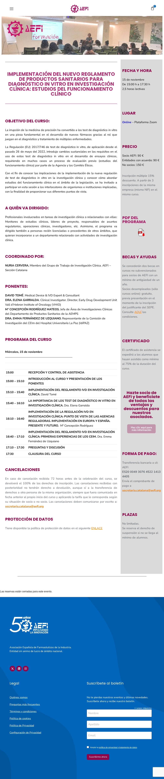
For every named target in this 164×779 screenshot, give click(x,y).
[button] (11, 8)
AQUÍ (138, 312)
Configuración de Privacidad (25, 732)
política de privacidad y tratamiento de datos (118, 747)
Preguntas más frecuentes (25, 704)
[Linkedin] (19, 668)
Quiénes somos (19, 697)
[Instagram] (25, 668)
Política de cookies (20, 718)
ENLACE (96, 528)
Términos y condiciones (23, 711)
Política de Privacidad (22, 725)
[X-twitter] (12, 668)
